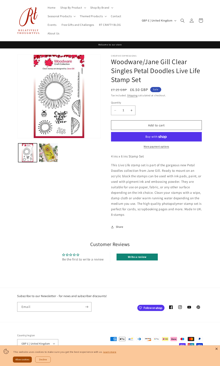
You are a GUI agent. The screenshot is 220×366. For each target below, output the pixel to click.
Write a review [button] (137, 257)
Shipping (132, 95)
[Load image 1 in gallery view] (27, 152)
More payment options (156, 146)
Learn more (109, 351)
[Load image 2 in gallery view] (48, 152)
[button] (73, 7)
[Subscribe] (86, 307)
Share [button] (119, 227)
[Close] (216, 349)
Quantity (116, 102)
